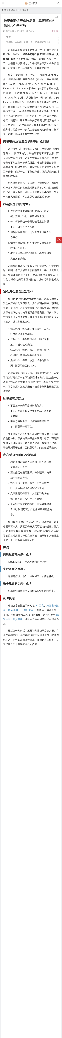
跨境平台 (15, 10)
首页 (6, 10)
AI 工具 (40, 605)
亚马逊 (25, 10)
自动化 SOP (14, 610)
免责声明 (17, 619)
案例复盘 (28, 610)
